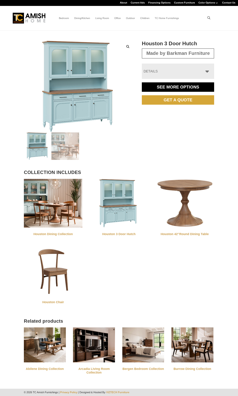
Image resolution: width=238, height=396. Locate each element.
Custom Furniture (184, 2)
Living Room (102, 18)
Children (144, 18)
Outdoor (130, 18)
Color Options (206, 2)
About (123, 2)
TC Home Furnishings (167, 18)
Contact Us (228, 2)
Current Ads (138, 2)
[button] (128, 47)
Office (117, 18)
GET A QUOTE (178, 100)
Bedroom (64, 18)
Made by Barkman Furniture (178, 53)
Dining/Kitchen (82, 18)
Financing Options (159, 2)
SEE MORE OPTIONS (178, 87)
